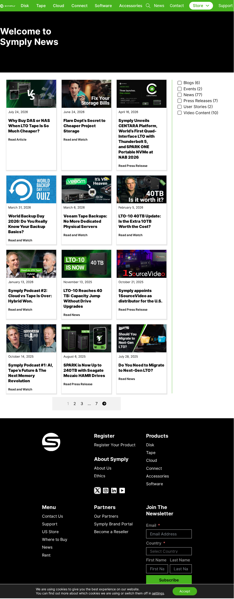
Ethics (99, 475)
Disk (25, 5)
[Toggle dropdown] (207, 6)
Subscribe (169, 580)
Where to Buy (54, 539)
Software (103, 5)
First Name (156, 560)
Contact (177, 5)
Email (151, 525)
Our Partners (106, 516)
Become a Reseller (111, 531)
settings (158, 593)
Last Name (180, 560)
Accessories (130, 5)
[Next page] (104, 404)
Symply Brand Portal (113, 524)
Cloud (58, 5)
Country (153, 543)
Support (225, 5)
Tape (41, 5)
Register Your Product (114, 444)
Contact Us (52, 516)
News (159, 5)
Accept (184, 591)
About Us (102, 468)
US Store (50, 531)
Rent (46, 555)
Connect (79, 5)
